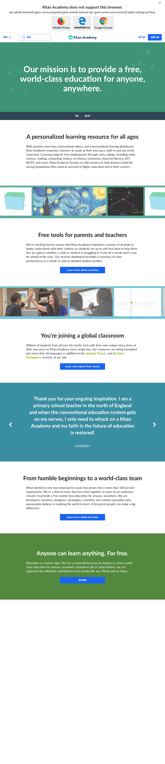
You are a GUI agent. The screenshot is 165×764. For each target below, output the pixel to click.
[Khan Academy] (82, 37)
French (101, 353)
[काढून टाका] (159, 2)
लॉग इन (141, 37)
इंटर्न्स (87, 116)
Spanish (91, 353)
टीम (76, 116)
